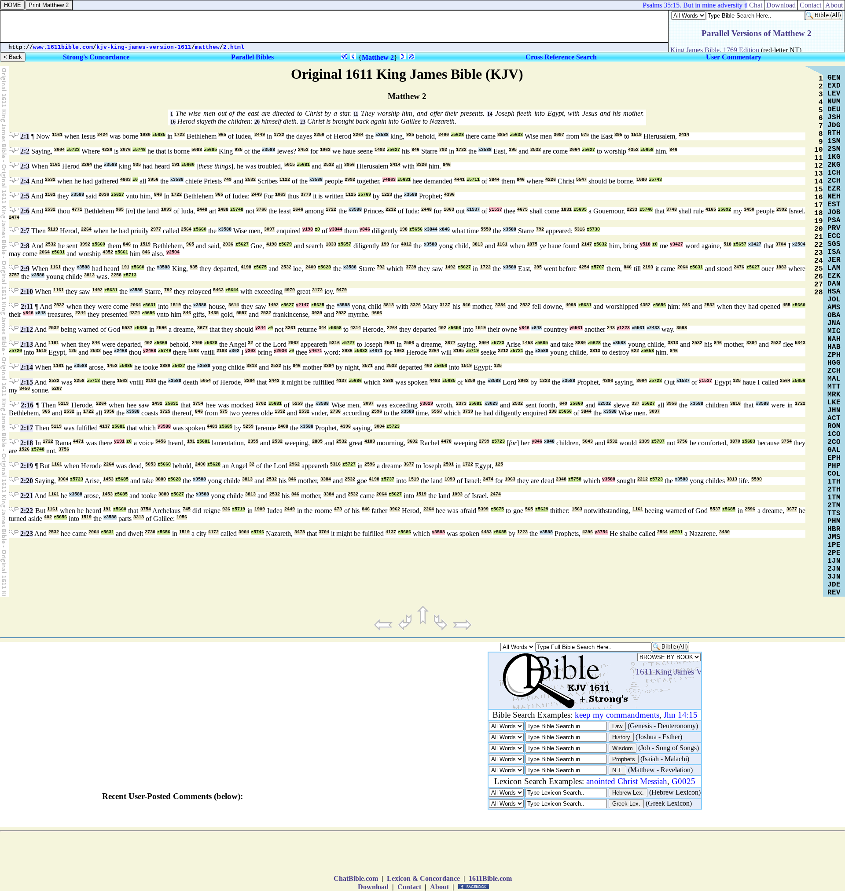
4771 (77, 209)
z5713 (129, 275)
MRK (834, 395)
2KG (834, 165)
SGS (834, 244)
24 (818, 261)
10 (818, 150)
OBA (834, 315)
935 (410, 134)
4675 (522, 209)
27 (818, 285)
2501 (389, 343)
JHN (834, 410)
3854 (502, 134)
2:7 (24, 231)
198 (404, 229)
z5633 (516, 134)
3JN (834, 577)
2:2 (24, 151)
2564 (186, 229)
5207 (56, 388)
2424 (102, 134)
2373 (461, 403)
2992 (350, 179)
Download (373, 887)
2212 (503, 350)
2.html (233, 47)
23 (302, 122)
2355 (253, 441)
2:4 (24, 181)
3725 (165, 411)
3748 (671, 209)
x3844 (430, 229)
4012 (406, 244)
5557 (241, 313)
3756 (682, 441)
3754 (198, 403)
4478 (446, 441)
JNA (834, 323)
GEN (834, 78)
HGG (834, 363)
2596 (161, 328)
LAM (834, 268)
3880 (580, 343)
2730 (150, 532)
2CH (834, 181)
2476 (739, 267)
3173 (317, 290)
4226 (107, 149)
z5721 (516, 350)
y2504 (173, 252)
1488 (223, 209)
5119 (53, 229)
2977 (156, 229)
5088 (196, 149)
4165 (710, 209)
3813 (477, 244)
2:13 (26, 344)
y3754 (601, 532)
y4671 (315, 350)
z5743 (655, 179)
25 (818, 269)
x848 (40, 313)
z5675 (260, 267)
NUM (834, 102)
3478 (299, 532)
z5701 (676, 532)
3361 (290, 328)
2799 (484, 441)
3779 (306, 194)
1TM (834, 498)
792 (443, 149)
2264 (358, 134)
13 (818, 174)
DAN (834, 284)
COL (834, 474)
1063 (325, 149)
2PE (834, 553)
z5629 (541, 509)
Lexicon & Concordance (423, 878)
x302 (234, 350)
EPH (834, 458)
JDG (834, 125)
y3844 (335, 229)
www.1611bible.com (63, 47)
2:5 (24, 196)
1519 (636, 134)
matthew (207, 47)
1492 (380, 149)
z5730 (593, 229)
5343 (800, 343)
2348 (561, 479)
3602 (412, 441)
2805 (317, 441)
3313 (138, 517)
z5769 (364, 194)
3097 (559, 134)
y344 (260, 328)
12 (818, 166)
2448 (202, 209)
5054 (205, 380)
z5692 (724, 209)
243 (611, 328)
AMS (834, 308)
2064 (574, 149)
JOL (834, 300)
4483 (435, 380)
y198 (307, 229)
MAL (834, 379)
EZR (834, 189)
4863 (125, 179)
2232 (391, 209)
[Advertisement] (422, 855)
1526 (24, 449)
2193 (648, 267)
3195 (458, 350)
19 (818, 221)
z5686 (355, 380)
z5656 (415, 229)
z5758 (574, 479)
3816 (735, 403)
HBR (834, 529)
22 (818, 245)
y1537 (495, 209)
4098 (571, 305)
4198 (271, 244)
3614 (233, 305)
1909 (259, 509)
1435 (213, 313)
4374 (134, 313)
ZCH (834, 371)
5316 (579, 229)
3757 (14, 275)
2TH (834, 490)
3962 (394, 509)
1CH (834, 173)
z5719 (472, 350)
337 (635, 403)
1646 (298, 209)
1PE (834, 545)
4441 (459, 179)
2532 (535, 149)
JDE (834, 585)
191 (176, 164)
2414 (684, 134)
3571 (367, 365)
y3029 (426, 403)
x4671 (375, 350)
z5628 (457, 134)
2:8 (24, 245)
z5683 (748, 441)
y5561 (576, 328)
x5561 (638, 328)
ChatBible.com (356, 878)
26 (818, 277)
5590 (756, 479)
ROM (834, 426)
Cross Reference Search (561, 57)
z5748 (139, 149)
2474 (14, 217)
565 (529, 509)
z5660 (188, 164)
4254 (584, 267)
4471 (78, 441)
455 (786, 305)
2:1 (24, 136)
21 (818, 237)
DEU (834, 110)
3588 (388, 380)
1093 (166, 209)
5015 (289, 164)
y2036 (280, 350)
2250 (319, 134)
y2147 (302, 305)
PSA (834, 220)
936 (226, 509)
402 (442, 328)
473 (338, 509)
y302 (250, 350)
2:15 (26, 382)
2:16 (27, 405)
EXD (834, 86)
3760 (261, 209)
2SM (834, 149)
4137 (341, 380)
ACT (834, 418)
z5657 (344, 244)
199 (385, 244)
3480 (724, 532)
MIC (834, 331)
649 (563, 403)
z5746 (257, 532)
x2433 (653, 328)
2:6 (24, 211)
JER (834, 260)
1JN (834, 561)
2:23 (26, 533)
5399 (483, 509)
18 (818, 213)
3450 (749, 209)
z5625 (317, 305)
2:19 (26, 465)
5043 (587, 441)
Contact (409, 887)
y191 (119, 441)
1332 (280, 411)
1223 (387, 194)
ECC (834, 236)
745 (187, 509)
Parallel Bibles (252, 57)
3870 (735, 441)
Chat (755, 5)
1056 (181, 517)
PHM (834, 521)
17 (818, 205)
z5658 (647, 149)
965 (222, 134)
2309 (644, 441)
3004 (59, 149)
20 (257, 122)
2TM (834, 506)
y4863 (389, 179)
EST (834, 205)
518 (727, 244)
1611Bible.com (490, 878)
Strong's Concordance (96, 57)
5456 (160, 441)
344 (323, 328)
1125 (350, 194)
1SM (834, 141)
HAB (834, 347)
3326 (421, 164)
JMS (834, 537)
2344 (80, 313)
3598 (681, 328)
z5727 (348, 343)
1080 (145, 134)
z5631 (404, 179)
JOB (834, 212)
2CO (834, 442)
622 (635, 350)
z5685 (158, 134)
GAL (834, 450)
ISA (834, 252)
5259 (470, 380)
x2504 (798, 244)
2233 (632, 209)
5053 (150, 464)
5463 (218, 290)
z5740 (646, 209)
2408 (283, 426)
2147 (586, 244)
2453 (303, 149)
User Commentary (733, 57)
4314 (355, 328)
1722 (179, 134)
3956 (349, 164)
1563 (193, 350)
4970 (289, 290)
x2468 (120, 350)
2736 (335, 411)
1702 (261, 403)
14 (489, 114)
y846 (365, 229)
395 (618, 134)
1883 (781, 267)
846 (415, 149)
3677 (202, 328)
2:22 (26, 510)
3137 (445, 305)
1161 (57, 134)
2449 (259, 134)
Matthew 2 (378, 57)
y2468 (149, 350)
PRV (834, 228)
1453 (527, 343)
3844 (494, 179)
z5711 (473, 179)
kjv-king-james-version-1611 (143, 47)
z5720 (15, 350)
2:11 (27, 306)
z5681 (303, 164)
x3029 (491, 403)
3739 (411, 267)
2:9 (24, 268)
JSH (834, 117)
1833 (331, 244)
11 (355, 114)
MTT (834, 387)
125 (73, 350)
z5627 (393, 149)
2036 (104, 194)
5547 (581, 179)
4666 (376, 313)
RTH (834, 133)
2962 (293, 343)
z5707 (597, 267)
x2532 (604, 403)
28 (818, 293)
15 (818, 190)
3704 (780, 244)
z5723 (73, 149)
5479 (341, 290)
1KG (834, 157)
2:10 (26, 291)
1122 (284, 179)
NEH (834, 197)
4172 (213, 532)
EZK (834, 276)
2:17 (26, 428)
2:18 (26, 443)
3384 (500, 305)
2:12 (26, 329)
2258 (116, 275)
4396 (449, 194)
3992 (85, 244)
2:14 (26, 367)
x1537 (473, 209)
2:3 (24, 166)
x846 (444, 229)
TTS (834, 513)
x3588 (382, 134)
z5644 (232, 290)
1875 (532, 244)
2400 (443, 134)
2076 (125, 149)
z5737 (387, 479)
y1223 (623, 328)
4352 (633, 149)
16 (173, 122)
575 (585, 134)
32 (250, 343)
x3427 (754, 244)
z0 (135, 179)
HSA (834, 292)
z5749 (164, 350)
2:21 (26, 495)
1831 (566, 209)
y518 (645, 244)
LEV (834, 94)
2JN (834, 569)
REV (834, 593)
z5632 (600, 244)
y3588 (164, 426)
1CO (834, 434)
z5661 (121, 252)
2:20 (26, 480)
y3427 (676, 244)
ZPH (834, 355)
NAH (834, 339)
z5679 (285, 244)
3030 (317, 313)
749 (227, 179)
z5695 (580, 209)
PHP (834, 466)
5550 (486, 229)
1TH (834, 482)
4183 (369, 441)
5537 (127, 328)
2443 (274, 380)
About (439, 887)
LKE (834, 403)
